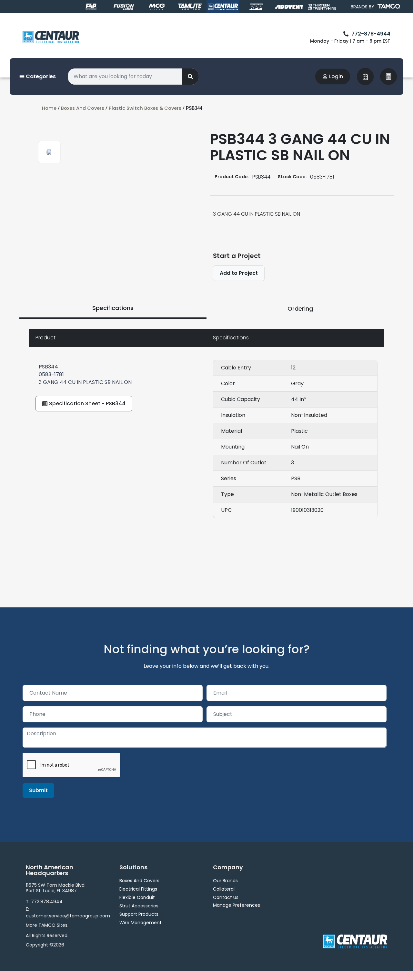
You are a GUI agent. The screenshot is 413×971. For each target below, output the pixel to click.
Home (49, 108)
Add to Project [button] (239, 273)
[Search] (190, 76)
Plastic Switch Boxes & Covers (145, 108)
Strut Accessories (138, 906)
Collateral (224, 889)
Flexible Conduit (137, 897)
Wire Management (140, 922)
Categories (40, 76)
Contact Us (225, 897)
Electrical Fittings (138, 889)
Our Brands (225, 880)
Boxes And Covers (82, 108)
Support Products (138, 914)
